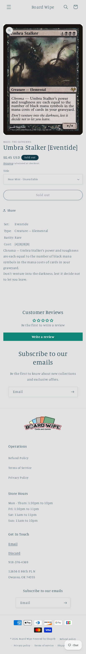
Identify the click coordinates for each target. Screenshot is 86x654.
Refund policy (68, 639)
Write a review (43, 337)
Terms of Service (20, 467)
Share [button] (12, 210)
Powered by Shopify (44, 639)
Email (13, 544)
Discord (14, 553)
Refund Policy (18, 458)
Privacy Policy (18, 477)
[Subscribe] (72, 392)
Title (6, 170)
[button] (9, 7)
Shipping (8, 163)
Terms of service (44, 645)
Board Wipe (25, 639)
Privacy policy (22, 645)
